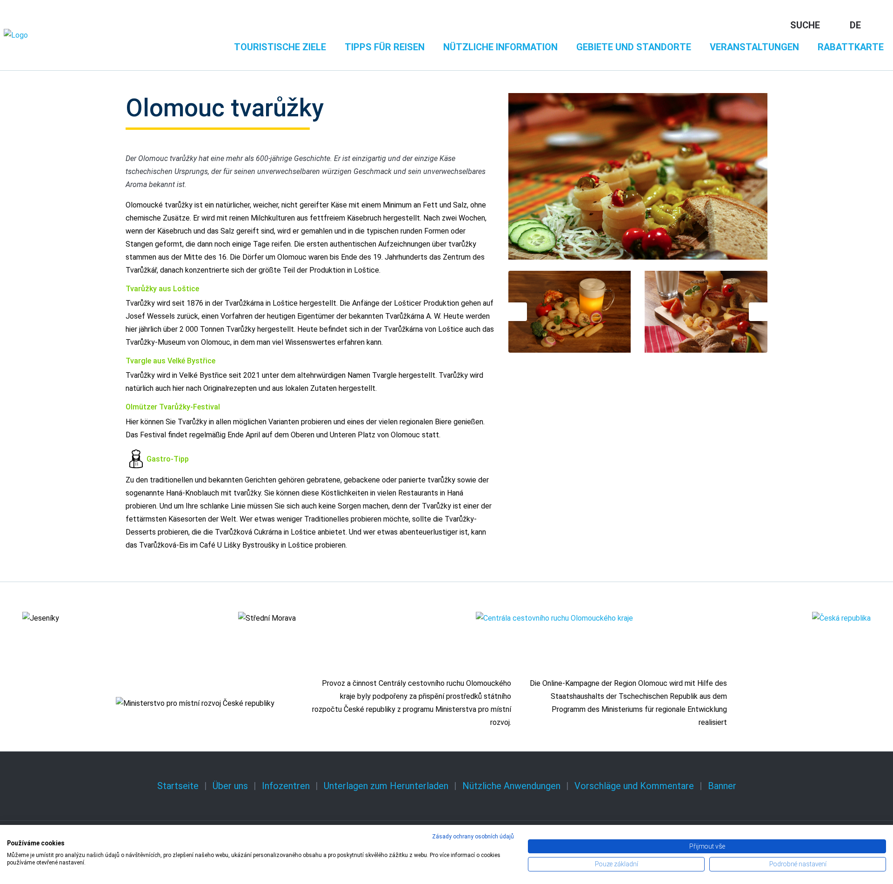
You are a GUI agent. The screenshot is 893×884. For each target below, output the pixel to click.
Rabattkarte (851, 47)
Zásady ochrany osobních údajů (473, 836)
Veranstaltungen (754, 47)
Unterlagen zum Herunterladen (386, 785)
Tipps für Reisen (385, 47)
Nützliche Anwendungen (511, 785)
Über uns (230, 785)
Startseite (178, 785)
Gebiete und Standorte (633, 47)
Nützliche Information (500, 47)
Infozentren (286, 785)
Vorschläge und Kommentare (634, 785)
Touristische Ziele (280, 47)
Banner (722, 785)
